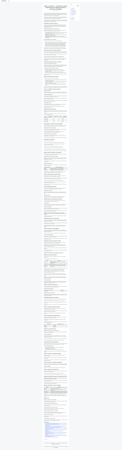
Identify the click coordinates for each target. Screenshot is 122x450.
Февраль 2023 (73, 19)
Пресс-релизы (73, 12)
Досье (72, 9)
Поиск (71, 4)
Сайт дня (72, 14)
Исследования (73, 10)
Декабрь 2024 (72, 17)
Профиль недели (73, 13)
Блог (47, 439)
